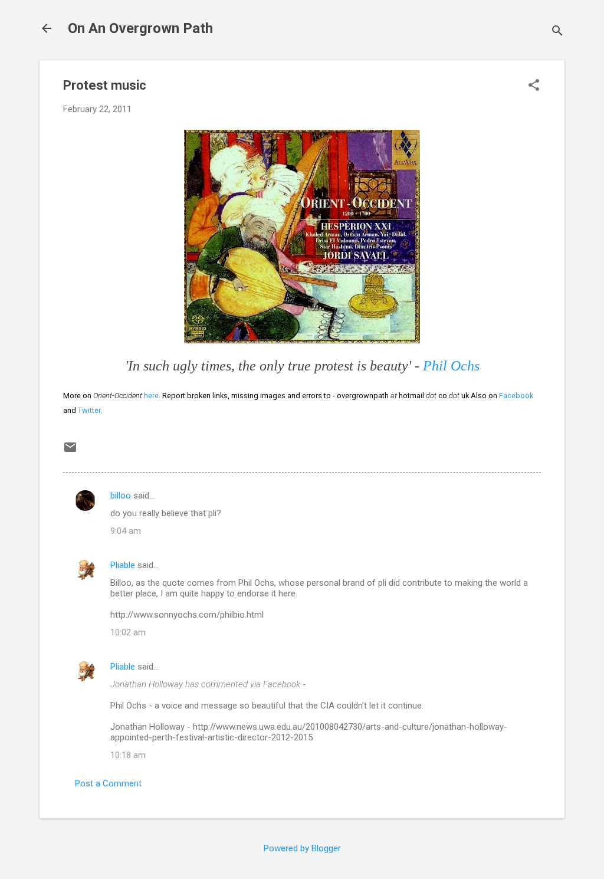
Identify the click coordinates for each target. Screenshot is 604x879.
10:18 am (128, 755)
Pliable (122, 565)
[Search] (557, 32)
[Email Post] (70, 451)
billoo (120, 495)
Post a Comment (108, 783)
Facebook (516, 395)
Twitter (89, 410)
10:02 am (128, 632)
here (151, 395)
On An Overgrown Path (140, 28)
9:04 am (125, 531)
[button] (534, 86)
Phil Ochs (451, 365)
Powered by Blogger (302, 848)
